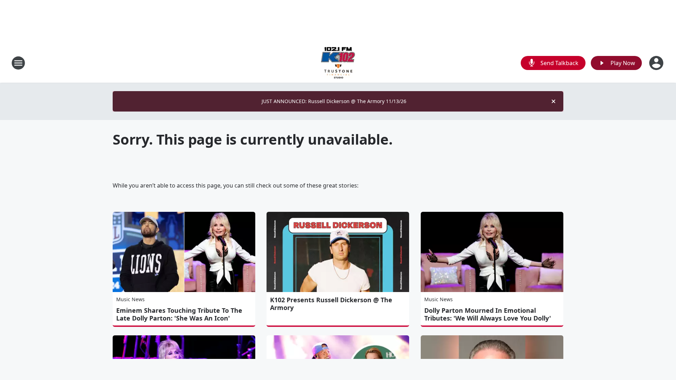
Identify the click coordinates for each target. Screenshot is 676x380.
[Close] (553, 101)
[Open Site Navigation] (18, 63)
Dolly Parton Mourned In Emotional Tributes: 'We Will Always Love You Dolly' (487, 314)
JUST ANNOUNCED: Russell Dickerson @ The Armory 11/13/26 (334, 101)
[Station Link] (338, 62)
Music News (130, 299)
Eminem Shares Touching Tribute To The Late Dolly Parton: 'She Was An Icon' (179, 314)
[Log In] (657, 63)
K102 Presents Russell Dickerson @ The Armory (331, 303)
